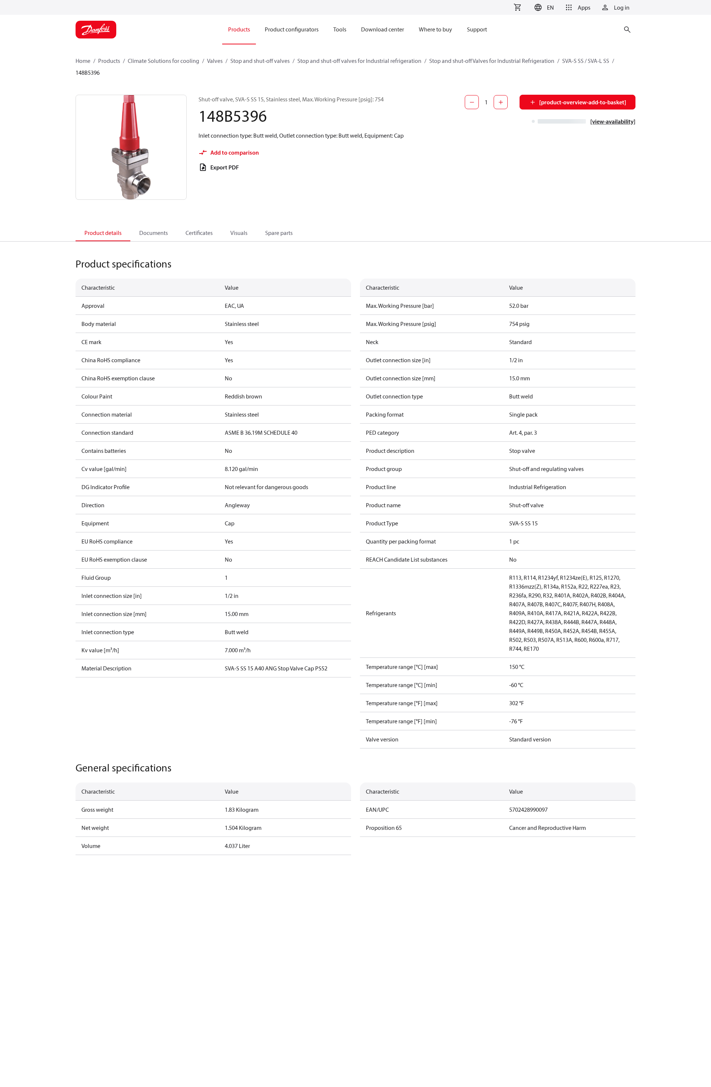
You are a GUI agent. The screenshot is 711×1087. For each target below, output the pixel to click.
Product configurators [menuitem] (291, 29)
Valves (215, 60)
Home (83, 60)
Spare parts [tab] (279, 232)
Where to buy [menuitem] (435, 29)
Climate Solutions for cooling (163, 60)
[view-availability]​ (612, 121)
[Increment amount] (501, 102)
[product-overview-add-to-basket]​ (582, 102)
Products (109, 60)
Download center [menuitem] (382, 29)
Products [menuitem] (239, 29)
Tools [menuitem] (339, 29)
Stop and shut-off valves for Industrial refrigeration (359, 60)
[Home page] (96, 29)
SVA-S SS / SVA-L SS (585, 60)
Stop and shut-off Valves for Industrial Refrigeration (491, 60)
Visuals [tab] (238, 232)
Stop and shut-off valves (260, 60)
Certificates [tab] (199, 232)
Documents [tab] (153, 232)
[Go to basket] (517, 7)
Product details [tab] (102, 232)
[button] (543, 7)
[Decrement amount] (472, 102)
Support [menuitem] (477, 29)
